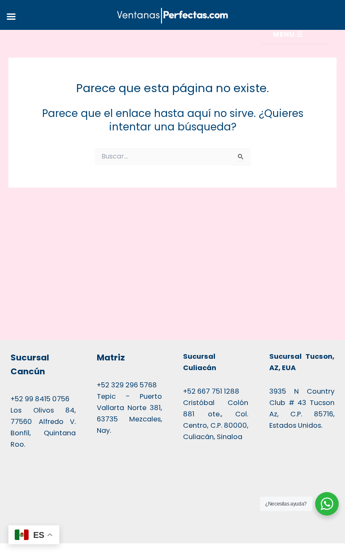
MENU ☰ (288, 34)
